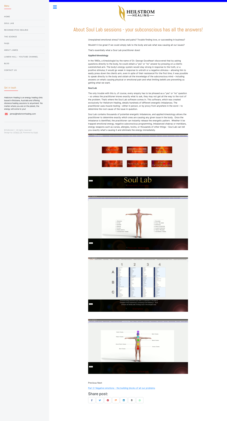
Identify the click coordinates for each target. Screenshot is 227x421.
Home (7, 16)
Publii (35, 132)
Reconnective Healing (16, 30)
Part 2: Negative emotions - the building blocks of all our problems (121, 388)
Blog (6, 63)
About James (11, 50)
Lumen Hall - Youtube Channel (21, 57)
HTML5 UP (17, 132)
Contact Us (10, 70)
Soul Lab (9, 23)
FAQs (6, 43)
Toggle (54, 7)
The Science (10, 37)
